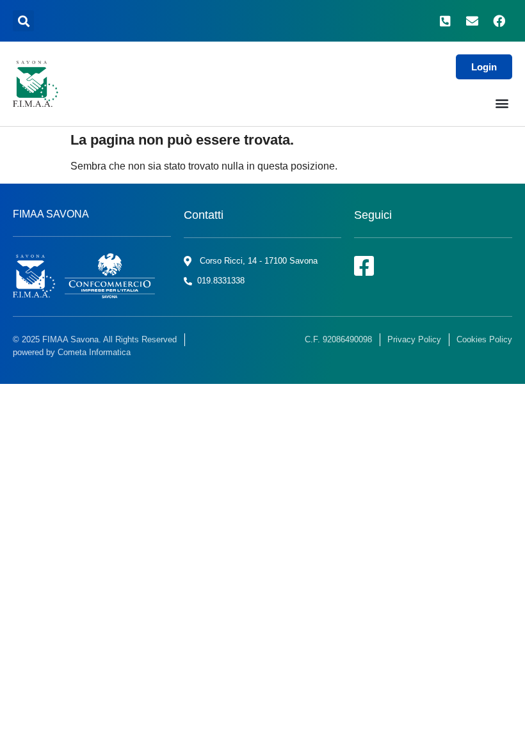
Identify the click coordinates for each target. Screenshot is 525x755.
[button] (23, 20)
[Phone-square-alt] (445, 21)
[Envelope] (471, 21)
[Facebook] (498, 21)
